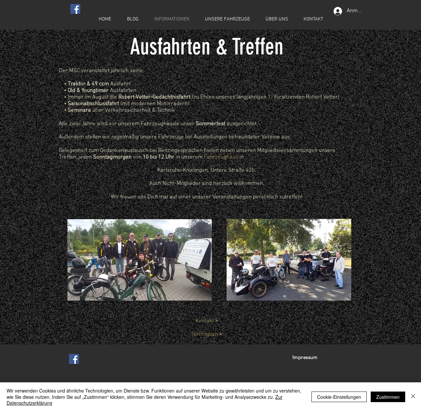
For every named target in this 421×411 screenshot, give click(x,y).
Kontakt (206, 321)
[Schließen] (413, 397)
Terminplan (206, 334)
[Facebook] (75, 9)
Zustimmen (388, 397)
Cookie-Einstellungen (339, 397)
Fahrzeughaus (221, 157)
